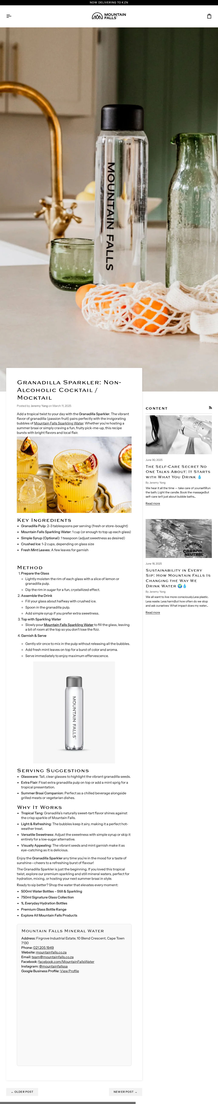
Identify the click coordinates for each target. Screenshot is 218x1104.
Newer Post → (126, 1091)
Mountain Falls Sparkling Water (58, 423)
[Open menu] (12, 16)
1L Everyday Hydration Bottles (44, 903)
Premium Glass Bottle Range (43, 909)
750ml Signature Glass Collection (47, 897)
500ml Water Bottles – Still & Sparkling (51, 891)
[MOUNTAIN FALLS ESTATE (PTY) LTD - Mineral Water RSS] (210, 407)
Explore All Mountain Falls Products (49, 915)
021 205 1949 (43, 947)
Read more (153, 503)
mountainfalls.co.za (51, 952)
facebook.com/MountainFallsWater (66, 961)
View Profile (69, 971)
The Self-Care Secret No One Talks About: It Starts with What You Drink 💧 (178, 472)
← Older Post (22, 1091)
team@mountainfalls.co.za (53, 957)
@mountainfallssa (53, 966)
